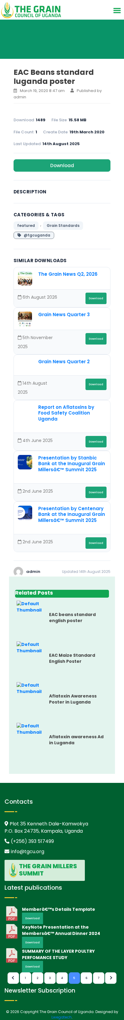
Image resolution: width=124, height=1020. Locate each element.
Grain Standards (63, 225)
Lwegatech (61, 1017)
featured (26, 225)
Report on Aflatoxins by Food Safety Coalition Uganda (66, 413)
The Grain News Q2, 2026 (68, 274)
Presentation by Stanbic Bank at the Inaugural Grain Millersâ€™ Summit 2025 (71, 464)
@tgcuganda (35, 235)
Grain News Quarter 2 (64, 361)
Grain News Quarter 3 (64, 314)
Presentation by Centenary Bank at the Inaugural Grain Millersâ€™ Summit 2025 (71, 514)
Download (62, 165)
